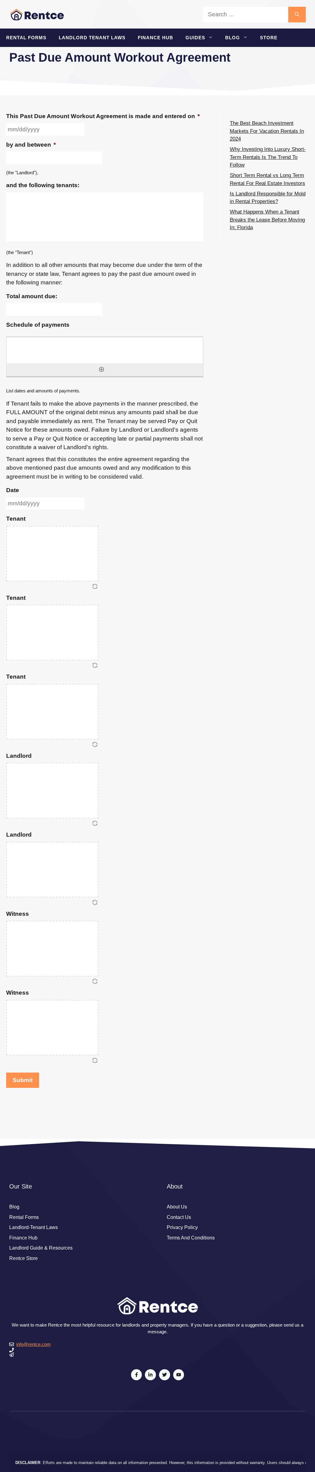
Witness (17, 914)
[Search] (297, 14)
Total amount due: (31, 296)
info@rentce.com (33, 1344)
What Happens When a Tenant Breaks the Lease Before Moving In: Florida (267, 219)
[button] (212, 38)
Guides (195, 37)
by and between (31, 144)
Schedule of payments (38, 325)
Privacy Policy (182, 1227)
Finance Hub (155, 37)
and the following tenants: (42, 185)
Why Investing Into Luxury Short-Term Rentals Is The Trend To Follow (268, 157)
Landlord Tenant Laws (92, 37)
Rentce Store (23, 1258)
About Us (177, 1206)
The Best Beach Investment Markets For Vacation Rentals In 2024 (267, 131)
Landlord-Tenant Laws (33, 1227)
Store (268, 37)
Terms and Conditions (191, 1237)
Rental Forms (26, 37)
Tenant (16, 518)
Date (12, 490)
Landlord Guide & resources (41, 1247)
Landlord (19, 756)
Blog (232, 37)
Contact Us (179, 1217)
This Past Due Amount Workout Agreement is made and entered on (103, 116)
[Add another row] (101, 369)
